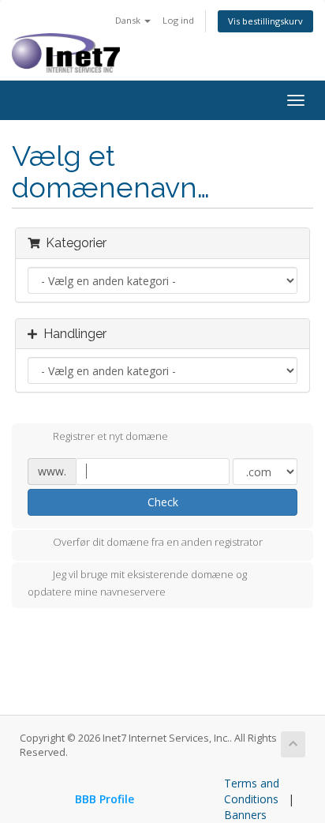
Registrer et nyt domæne (110, 436)
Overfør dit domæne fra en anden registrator (158, 543)
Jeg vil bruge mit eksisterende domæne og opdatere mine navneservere (137, 583)
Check (163, 501)
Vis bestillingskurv (265, 21)
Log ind (178, 20)
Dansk (129, 20)
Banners (245, 814)
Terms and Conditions (251, 791)
